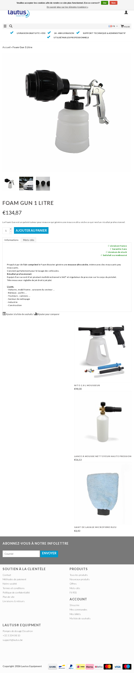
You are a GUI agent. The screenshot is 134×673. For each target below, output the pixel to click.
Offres (73, 583)
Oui (104, 3)
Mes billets (75, 614)
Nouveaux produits (80, 579)
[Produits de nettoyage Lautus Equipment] (34, 14)
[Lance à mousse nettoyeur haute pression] (102, 422)
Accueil (6, 47)
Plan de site (8, 596)
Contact (7, 574)
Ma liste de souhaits (80, 618)
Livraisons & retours (14, 601)
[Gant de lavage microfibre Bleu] (102, 493)
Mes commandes (78, 609)
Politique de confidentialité (16, 592)
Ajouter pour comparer (48, 314)
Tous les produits (79, 574)
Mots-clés (28, 239)
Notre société (10, 583)
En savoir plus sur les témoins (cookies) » (67, 7)
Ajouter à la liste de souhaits (19, 314)
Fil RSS (73, 592)
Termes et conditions (14, 588)
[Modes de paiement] (52, 666)
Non (113, 3)
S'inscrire (74, 605)
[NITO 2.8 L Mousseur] (102, 351)
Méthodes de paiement (14, 579)
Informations (11, 239)
